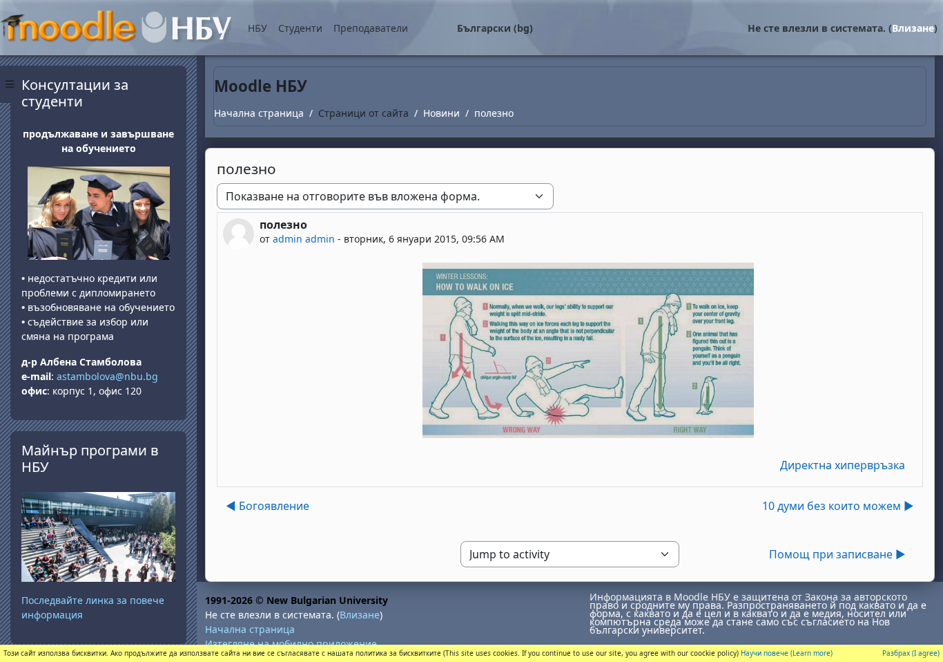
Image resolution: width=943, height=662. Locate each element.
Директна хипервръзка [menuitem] (842, 465)
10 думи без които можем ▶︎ (838, 505)
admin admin (304, 238)
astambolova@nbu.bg (109, 376)
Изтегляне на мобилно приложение (291, 643)
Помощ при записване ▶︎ (837, 554)
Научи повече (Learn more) (787, 653)
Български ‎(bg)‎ (495, 28)
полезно (494, 113)
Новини (441, 113)
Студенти (300, 28)
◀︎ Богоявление (267, 505)
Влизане (913, 28)
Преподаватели (370, 28)
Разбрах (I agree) (911, 653)
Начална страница (259, 113)
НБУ (257, 28)
